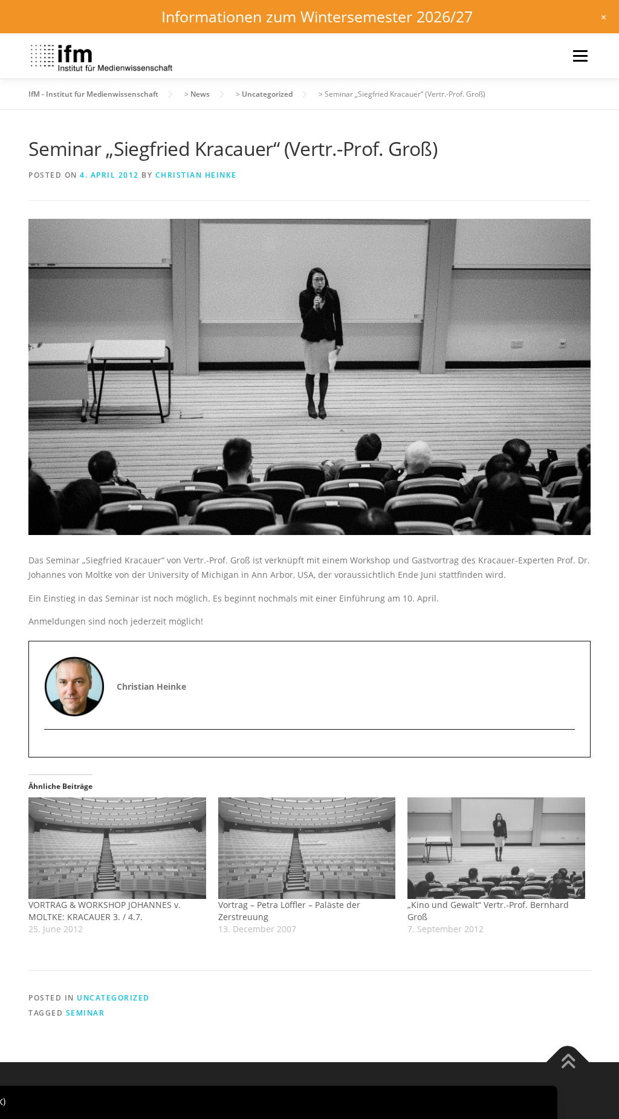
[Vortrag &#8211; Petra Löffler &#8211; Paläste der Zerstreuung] (307, 848)
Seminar (85, 1013)
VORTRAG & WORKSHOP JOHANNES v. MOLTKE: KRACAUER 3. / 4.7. (104, 911)
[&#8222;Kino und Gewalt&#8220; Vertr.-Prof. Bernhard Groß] (496, 848)
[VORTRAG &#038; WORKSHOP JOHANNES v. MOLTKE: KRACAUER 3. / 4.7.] (117, 848)
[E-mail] (54, 750)
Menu (580, 56)
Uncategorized (113, 998)
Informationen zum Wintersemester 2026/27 (317, 16)
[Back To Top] (567, 1061)
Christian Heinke (196, 175)
